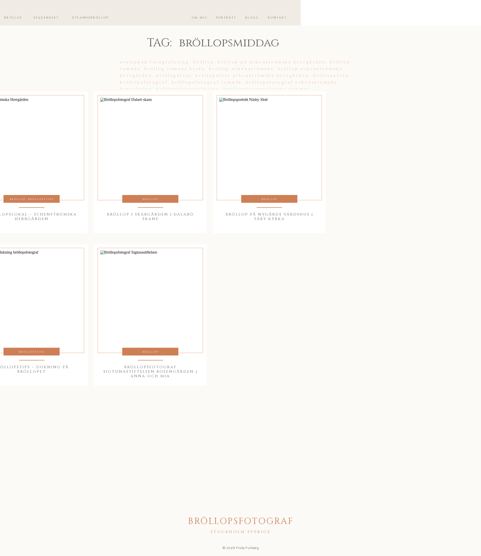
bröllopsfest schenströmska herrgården (252, 75)
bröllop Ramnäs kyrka (174, 68)
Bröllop (203, 62)
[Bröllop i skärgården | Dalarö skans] (150, 148)
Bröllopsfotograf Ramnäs (207, 82)
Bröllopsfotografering (187, 89)
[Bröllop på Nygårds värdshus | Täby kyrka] (269, 148)
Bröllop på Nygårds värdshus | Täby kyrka (269, 217)
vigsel (208, 122)
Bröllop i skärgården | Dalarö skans (150, 217)
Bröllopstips (41, 199)
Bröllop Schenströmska (241, 68)
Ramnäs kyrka (332, 116)
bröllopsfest (173, 75)
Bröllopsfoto (331, 75)
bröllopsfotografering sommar (266, 89)
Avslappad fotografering (154, 62)
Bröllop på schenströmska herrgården (272, 62)
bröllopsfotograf (144, 82)
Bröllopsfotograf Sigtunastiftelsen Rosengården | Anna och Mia (150, 371)
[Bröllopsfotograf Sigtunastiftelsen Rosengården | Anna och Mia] (150, 300)
